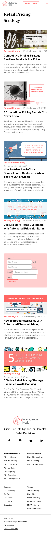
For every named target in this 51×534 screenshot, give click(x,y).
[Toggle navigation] (48, 3)
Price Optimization (10, 464)
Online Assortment (34, 501)
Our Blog (7, 494)
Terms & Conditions (11, 529)
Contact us (8, 505)
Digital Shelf (31, 494)
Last (34, 267)
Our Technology (9, 491)
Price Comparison (10, 475)
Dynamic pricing (9, 471)
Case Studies (8, 498)
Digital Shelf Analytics (35, 457)
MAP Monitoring (33, 461)
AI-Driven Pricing (33, 491)
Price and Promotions (12, 453)
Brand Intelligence (34, 453)
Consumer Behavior (34, 509)
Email (10, 272)
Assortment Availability (35, 464)
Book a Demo (31, 4)
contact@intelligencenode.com (15, 522)
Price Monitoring (9, 468)
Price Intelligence (10, 457)
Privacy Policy (9, 525)
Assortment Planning (14, 162)
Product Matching (10, 461)
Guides (30, 487)
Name (10, 258)
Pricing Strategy (12, 51)
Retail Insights (11, 316)
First (34, 262)
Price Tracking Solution (12, 479)
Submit (12, 282)
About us (7, 487)
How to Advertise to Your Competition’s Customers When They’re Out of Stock (24, 173)
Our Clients (8, 501)
